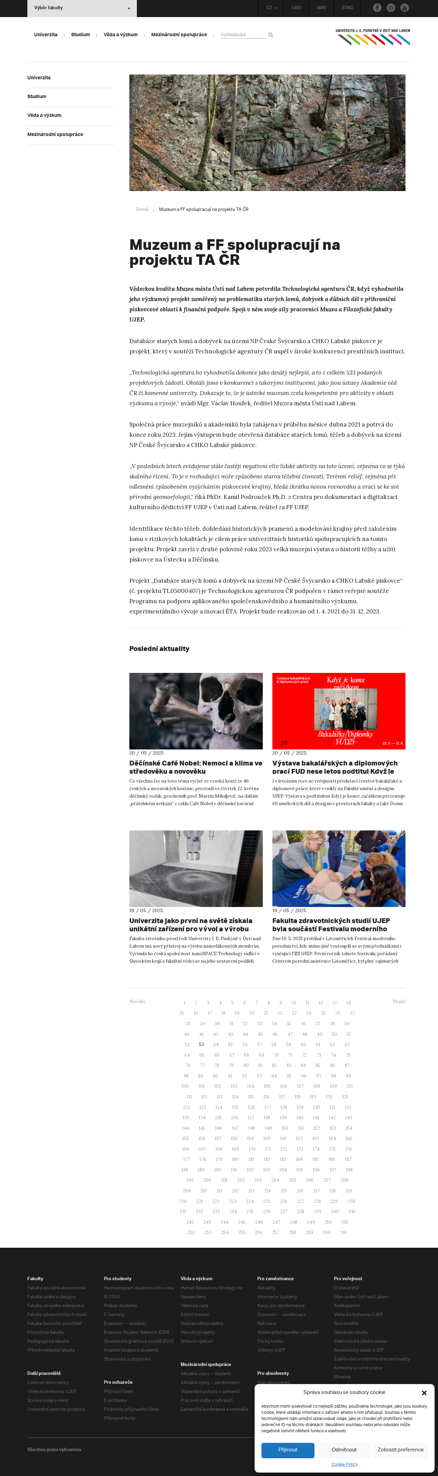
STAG (347, 8)
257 (275, 1232)
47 (290, 1034)
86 (332, 1065)
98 (333, 1076)
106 (283, 1086)
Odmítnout (344, 1450)
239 (317, 1212)
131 (332, 1107)
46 (275, 1034)
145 (202, 1128)
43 (230, 1034)
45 (260, 1034)
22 (280, 1013)
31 (231, 1024)
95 (289, 1076)
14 (348, 1003)
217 (316, 1191)
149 (268, 1128)
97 (318, 1076)
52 (187, 1044)
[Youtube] (404, 7)
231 (183, 1212)
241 (351, 1212)
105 (267, 1086)
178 (202, 1159)
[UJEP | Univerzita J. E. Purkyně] (373, 40)
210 (203, 1191)
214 (267, 1191)
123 (202, 1107)
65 (202, 1055)
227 (300, 1201)
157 (218, 1138)
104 (250, 1086)
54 (216, 1044)
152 (316, 1128)
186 (331, 1159)
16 (196, 1013)
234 (233, 1212)
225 (266, 1201)
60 (303, 1044)
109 (333, 1086)
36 (303, 1024)
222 (216, 1201)
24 (308, 1013)
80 (246, 1065)
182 (267, 1159)
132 (348, 1107)
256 (258, 1232)
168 (219, 1149)
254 (225, 1232)
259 (309, 1232)
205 (292, 1180)
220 (183, 1201)
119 (313, 1097)
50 (334, 1034)
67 (231, 1055)
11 (307, 1003)
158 (234, 1138)
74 (333, 1055)
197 (333, 1170)
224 (250, 1201)
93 (259, 1076)
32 (245, 1024)
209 (187, 1191)
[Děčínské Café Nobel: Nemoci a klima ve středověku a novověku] (196, 711)
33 (259, 1024)
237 (283, 1212)
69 (261, 1055)
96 (304, 1076)
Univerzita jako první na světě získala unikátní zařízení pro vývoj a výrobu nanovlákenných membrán (191, 928)
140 (300, 1118)
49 (319, 1034)
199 (190, 1180)
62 (332, 1044)
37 (317, 1024)
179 (219, 1159)
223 (232, 1201)
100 (185, 1086)
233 (216, 1212)
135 (218, 1118)
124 (219, 1107)
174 (316, 1149)
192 (250, 1170)
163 (315, 1138)
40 (187, 1034)
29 (202, 1024)
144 (185, 1128)
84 (303, 1065)
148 (251, 1128)
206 (310, 1180)
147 (235, 1128)
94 (274, 1076)
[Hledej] (272, 34)
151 (301, 1128)
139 (283, 1118)
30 (217, 1024)
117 (282, 1097)
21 (266, 1013)
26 (337, 1013)
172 (284, 1149)
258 (292, 1232)
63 (347, 1044)
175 (332, 1149)
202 (241, 1180)
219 (348, 1191)
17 (210, 1013)
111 (189, 1097)
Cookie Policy (345, 1464)
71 (290, 1055)
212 (235, 1191)
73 (319, 1055)
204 (275, 1180)
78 (217, 1065)
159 (250, 1138)
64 (187, 1055)
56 (245, 1044)
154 (349, 1128)
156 (201, 1138)
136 (234, 1118)
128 (284, 1107)
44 (245, 1034)
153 (333, 1128)
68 (246, 1055)
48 (304, 1034)
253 (207, 1232)
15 (182, 1013)
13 (335, 1003)
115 (251, 1097)
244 (225, 1222)
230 (351, 1201)
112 (204, 1097)
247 (276, 1222)
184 (299, 1159)
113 (220, 1097)
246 (259, 1222)
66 (217, 1055)
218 (332, 1191)
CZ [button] (269, 8)
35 (288, 1024)
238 (300, 1212)
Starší (399, 1001)
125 (235, 1107)
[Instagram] (391, 7)
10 (294, 1003)
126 (251, 1107)
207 (327, 1180)
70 (276, 1055)
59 (288, 1044)
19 (237, 1013)
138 (267, 1118)
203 (258, 1180)
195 (299, 1170)
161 (283, 1138)
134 (202, 1118)
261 (343, 1232)
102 (217, 1086)
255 (241, 1232)
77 (202, 1065)
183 (283, 1159)
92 (244, 1076)
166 (186, 1149)
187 (348, 1159)
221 (199, 1201)
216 (300, 1191)
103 (234, 1086)
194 (283, 1170)
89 (200, 1076)
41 (201, 1034)
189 (201, 1170)
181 (251, 1159)
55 (230, 1044)
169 (235, 1149)
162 (299, 1138)
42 (215, 1034)
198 (349, 1170)
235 (250, 1212)
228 (317, 1201)
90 (215, 1076)
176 (348, 1149)
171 (268, 1149)
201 (224, 1180)
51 (349, 1034)
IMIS (321, 8)
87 (347, 1065)
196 (316, 1170)
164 (332, 1138)
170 (252, 1149)
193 (266, 1170)
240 (335, 1212)
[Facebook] (377, 7)
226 (283, 1201)
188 (185, 1170)
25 (323, 1013)
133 (186, 1118)
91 (230, 1076)
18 (223, 1013)
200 (207, 1180)
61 (318, 1044)
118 (297, 1097)
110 (350, 1086)
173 (300, 1149)
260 (327, 1232)
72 (304, 1055)
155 (185, 1138)
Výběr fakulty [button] (48, 8)
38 (332, 1024)
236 (267, 1212)
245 (242, 1222)
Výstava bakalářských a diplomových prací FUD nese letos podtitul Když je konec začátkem (335, 771)
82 (274, 1065)
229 (334, 1201)
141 (316, 1118)
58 (274, 1044)
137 (251, 1118)
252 (191, 1232)
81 (260, 1065)
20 (251, 1013)
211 (219, 1191)
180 (235, 1159)
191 (234, 1170)
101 (201, 1086)
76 (188, 1065)
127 (268, 1107)
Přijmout (288, 1450)
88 (186, 1076)
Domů (142, 210)
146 (218, 1128)
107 (300, 1086)
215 (284, 1191)
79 (231, 1065)
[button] (424, 1393)
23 (294, 1013)
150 (285, 1128)
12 (321, 1003)
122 (186, 1107)
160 (267, 1138)
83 (288, 1065)
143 (348, 1118)
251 (345, 1222)
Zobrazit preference (401, 1450)
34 (274, 1024)
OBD (296, 8)
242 (190, 1222)
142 (332, 1118)
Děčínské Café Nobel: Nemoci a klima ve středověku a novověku (195, 767)
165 (349, 1138)
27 (352, 1013)
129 (300, 1107)
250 (328, 1222)
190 (217, 1170)
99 (348, 1076)
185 (315, 1159)
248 (293, 1222)
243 (207, 1222)
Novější (137, 1001)
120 (329, 1097)
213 (251, 1191)
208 (344, 1180)
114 (235, 1097)
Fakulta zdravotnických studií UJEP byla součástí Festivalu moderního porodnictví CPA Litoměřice (331, 928)
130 (316, 1107)
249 (311, 1222)
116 (266, 1097)
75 (348, 1055)
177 (186, 1159)
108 (316, 1086)
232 (199, 1212)
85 (317, 1065)
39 (346, 1024)
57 (259, 1044)
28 (187, 1024)
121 (345, 1097)
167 (202, 1149)
